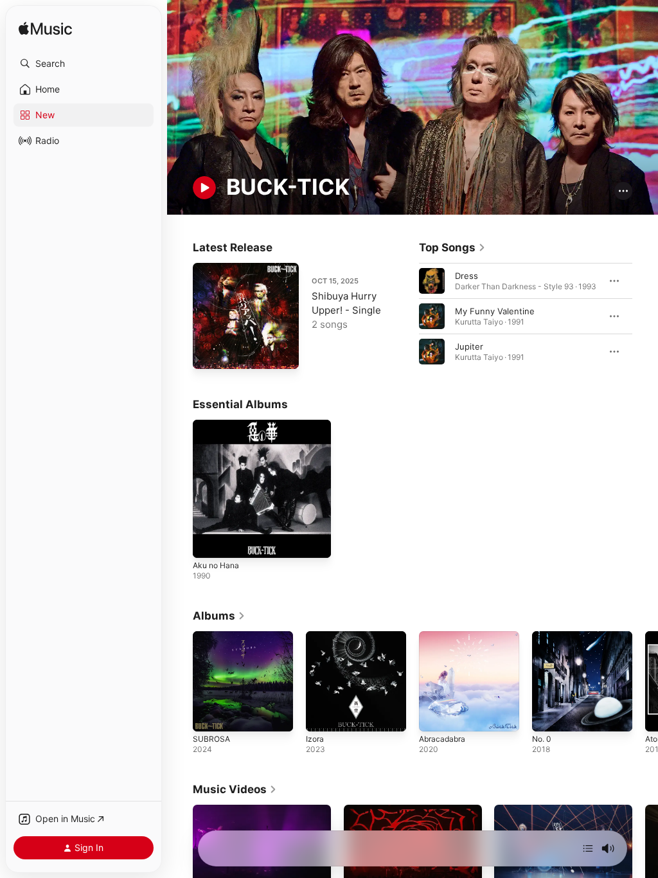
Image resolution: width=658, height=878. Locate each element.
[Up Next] (588, 848)
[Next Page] (645, 316)
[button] (83, 64)
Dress (466, 276)
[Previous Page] (406, 316)
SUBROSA (211, 739)
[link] (452, 247)
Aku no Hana (216, 565)
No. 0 (541, 739)
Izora (315, 739)
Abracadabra (442, 739)
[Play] (204, 187)
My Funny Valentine (495, 311)
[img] (45, 29)
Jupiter (469, 346)
